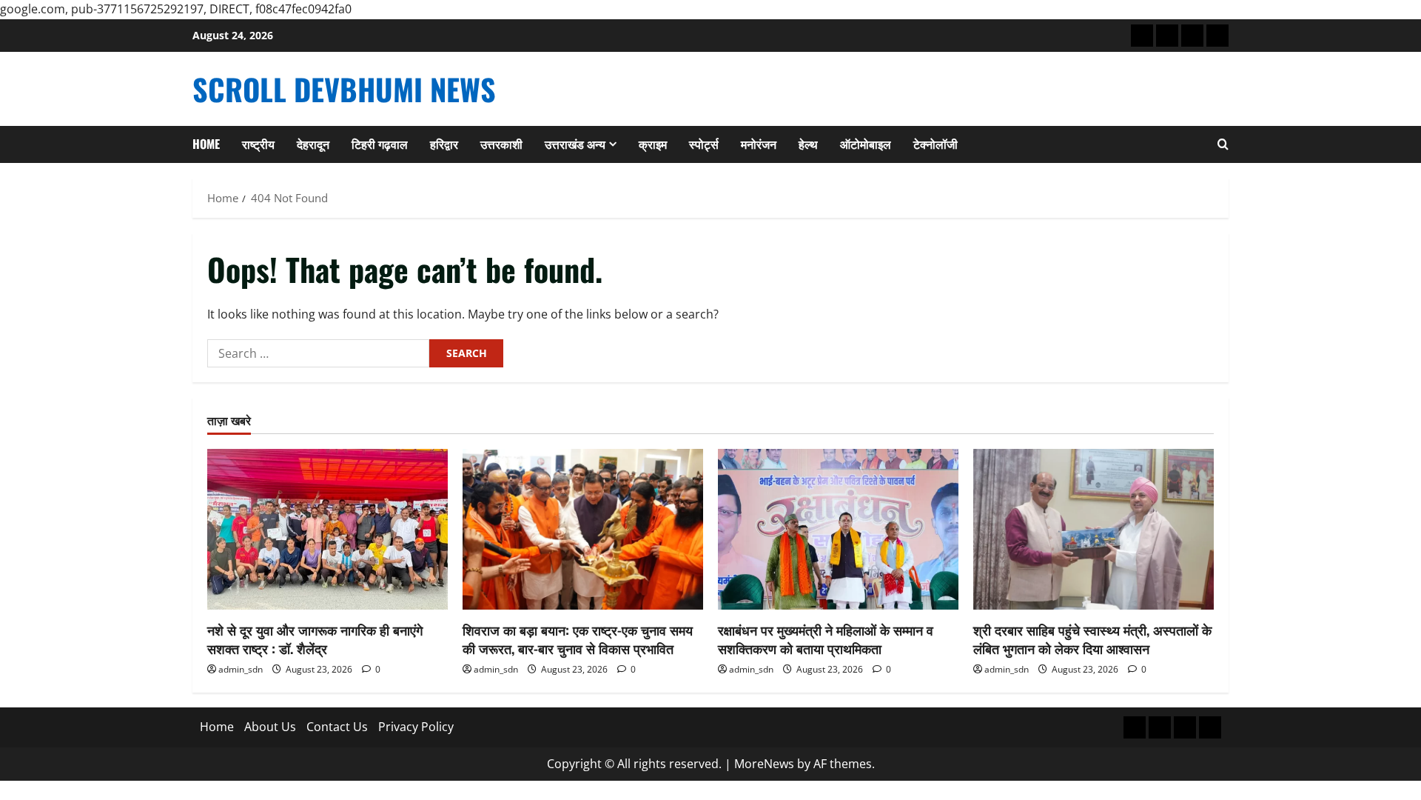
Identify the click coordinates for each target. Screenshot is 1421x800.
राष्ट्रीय (258, 144)
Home (206, 144)
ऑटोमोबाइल (865, 144)
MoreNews (764, 764)
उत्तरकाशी (501, 144)
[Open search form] (1223, 144)
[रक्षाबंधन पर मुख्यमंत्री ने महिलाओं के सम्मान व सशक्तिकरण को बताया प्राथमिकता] (838, 529)
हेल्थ (808, 144)
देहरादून (313, 144)
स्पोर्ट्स (704, 144)
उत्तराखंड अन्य (575, 144)
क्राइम (653, 144)
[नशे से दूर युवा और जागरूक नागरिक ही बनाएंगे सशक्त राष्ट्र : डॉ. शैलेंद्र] (327, 529)
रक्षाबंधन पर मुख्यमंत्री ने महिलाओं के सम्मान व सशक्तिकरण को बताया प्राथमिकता (825, 639)
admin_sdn (240, 669)
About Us (270, 727)
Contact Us (337, 727)
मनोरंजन (758, 144)
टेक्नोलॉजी (935, 144)
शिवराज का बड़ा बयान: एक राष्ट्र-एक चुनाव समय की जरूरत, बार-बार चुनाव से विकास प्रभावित (578, 639)
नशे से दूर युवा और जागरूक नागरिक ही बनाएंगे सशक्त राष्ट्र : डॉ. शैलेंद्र (315, 639)
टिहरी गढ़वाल (380, 144)
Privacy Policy (416, 727)
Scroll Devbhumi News (344, 89)
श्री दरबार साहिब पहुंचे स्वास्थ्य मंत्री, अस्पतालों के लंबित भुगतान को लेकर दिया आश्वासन (1092, 639)
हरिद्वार (444, 144)
